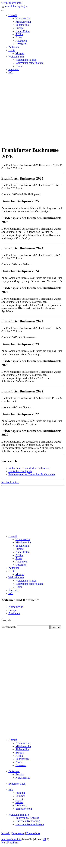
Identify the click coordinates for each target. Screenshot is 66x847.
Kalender (13, 69)
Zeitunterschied (17, 783)
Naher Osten (22, 31)
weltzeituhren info (11, 2)
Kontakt (5, 833)
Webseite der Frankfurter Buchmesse (28, 468)
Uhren (19, 66)
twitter (15, 482)
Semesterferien (23, 808)
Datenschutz (33, 833)
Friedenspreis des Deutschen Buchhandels (31, 474)
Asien (18, 37)
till (44, 839)
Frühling (20, 792)
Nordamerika (22, 18)
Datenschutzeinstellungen (29, 824)
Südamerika (22, 24)
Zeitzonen (14, 47)
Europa (19, 27)
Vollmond (20, 805)
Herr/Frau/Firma (10, 842)
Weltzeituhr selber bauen (29, 62)
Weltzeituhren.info (18, 814)
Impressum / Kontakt (27, 817)
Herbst (19, 799)
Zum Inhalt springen (16, 6)
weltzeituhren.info (11, 839)
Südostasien (22, 758)
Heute (11, 50)
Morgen (19, 53)
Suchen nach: (8, 626)
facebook (6, 482)
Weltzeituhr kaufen (25, 59)
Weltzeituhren (16, 56)
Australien (21, 40)
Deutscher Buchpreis (20, 471)
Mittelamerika (23, 21)
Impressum (18, 833)
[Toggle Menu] (2, 10)
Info (10, 72)
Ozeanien (20, 43)
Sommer (20, 795)
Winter (19, 802)
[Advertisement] (33, 110)
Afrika (19, 34)
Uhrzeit (12, 15)
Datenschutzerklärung (27, 820)
